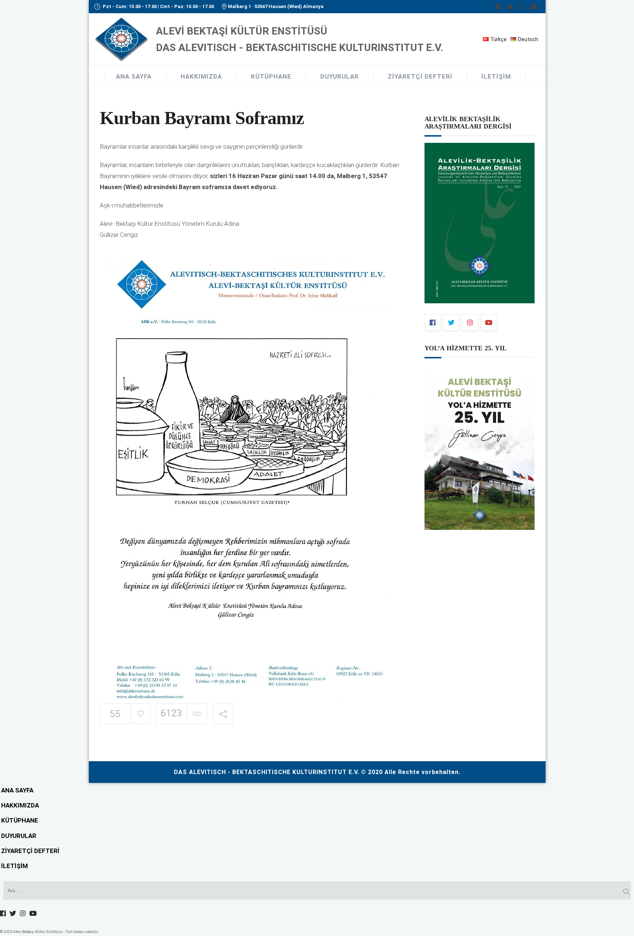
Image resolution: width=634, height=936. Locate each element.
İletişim (496, 76)
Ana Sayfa (134, 76)
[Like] (140, 713)
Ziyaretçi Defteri (420, 76)
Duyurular (339, 76)
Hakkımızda (201, 76)
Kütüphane (271, 76)
